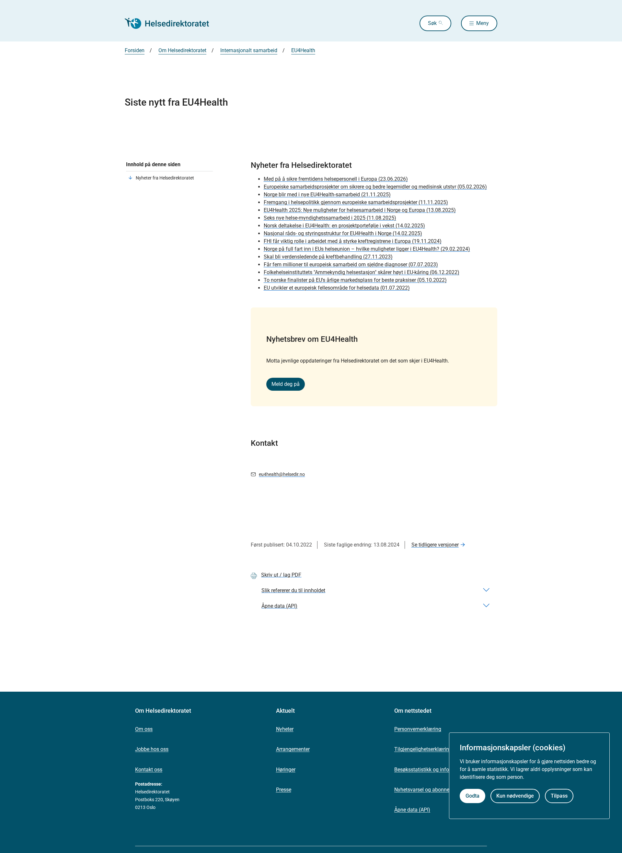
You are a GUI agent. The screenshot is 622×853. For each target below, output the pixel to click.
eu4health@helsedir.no (282, 474)
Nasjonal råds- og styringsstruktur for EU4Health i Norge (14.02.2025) (343, 233)
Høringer (285, 770)
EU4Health (303, 50)
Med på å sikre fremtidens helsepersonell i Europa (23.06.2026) (336, 179)
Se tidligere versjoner (435, 545)
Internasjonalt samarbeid (248, 50)
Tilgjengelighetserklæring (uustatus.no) (439, 749)
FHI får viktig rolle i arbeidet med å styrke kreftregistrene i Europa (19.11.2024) (353, 241)
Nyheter (285, 729)
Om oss (144, 729)
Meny (482, 23)
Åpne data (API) (412, 810)
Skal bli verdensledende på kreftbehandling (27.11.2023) (328, 257)
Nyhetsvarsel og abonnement (427, 790)
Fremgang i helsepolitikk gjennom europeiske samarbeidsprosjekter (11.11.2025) (356, 202)
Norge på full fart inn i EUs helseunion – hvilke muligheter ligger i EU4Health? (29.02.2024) (367, 249)
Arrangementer (293, 749)
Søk (432, 23)
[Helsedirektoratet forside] (171, 23)
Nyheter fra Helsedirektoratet (165, 177)
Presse (283, 790)
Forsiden (134, 50)
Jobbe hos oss (151, 749)
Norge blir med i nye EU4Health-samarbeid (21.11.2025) (327, 194)
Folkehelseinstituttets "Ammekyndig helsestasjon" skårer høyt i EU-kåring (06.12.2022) (361, 272)
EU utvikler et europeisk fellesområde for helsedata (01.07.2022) (337, 288)
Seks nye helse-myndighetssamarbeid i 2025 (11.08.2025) (330, 218)
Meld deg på (285, 384)
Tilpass (559, 796)
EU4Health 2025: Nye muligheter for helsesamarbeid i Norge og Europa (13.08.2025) (360, 210)
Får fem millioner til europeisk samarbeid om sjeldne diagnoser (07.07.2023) (351, 264)
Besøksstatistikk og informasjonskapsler (440, 770)
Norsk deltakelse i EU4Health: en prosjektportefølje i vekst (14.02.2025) (344, 226)
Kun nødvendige (515, 796)
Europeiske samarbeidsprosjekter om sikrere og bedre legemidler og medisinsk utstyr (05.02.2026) (375, 187)
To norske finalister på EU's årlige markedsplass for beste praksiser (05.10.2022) (355, 280)
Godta (472, 796)
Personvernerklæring (417, 729)
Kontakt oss (148, 770)
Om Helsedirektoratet (182, 50)
